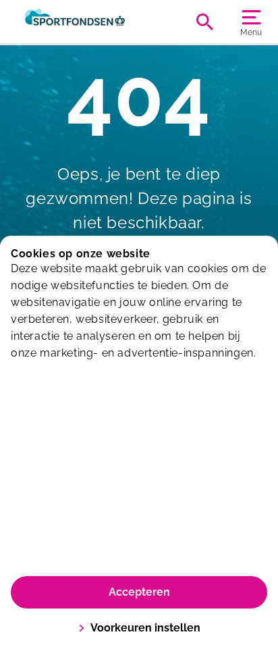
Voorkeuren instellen (145, 627)
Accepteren (139, 592)
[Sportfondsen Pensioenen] (75, 21)
